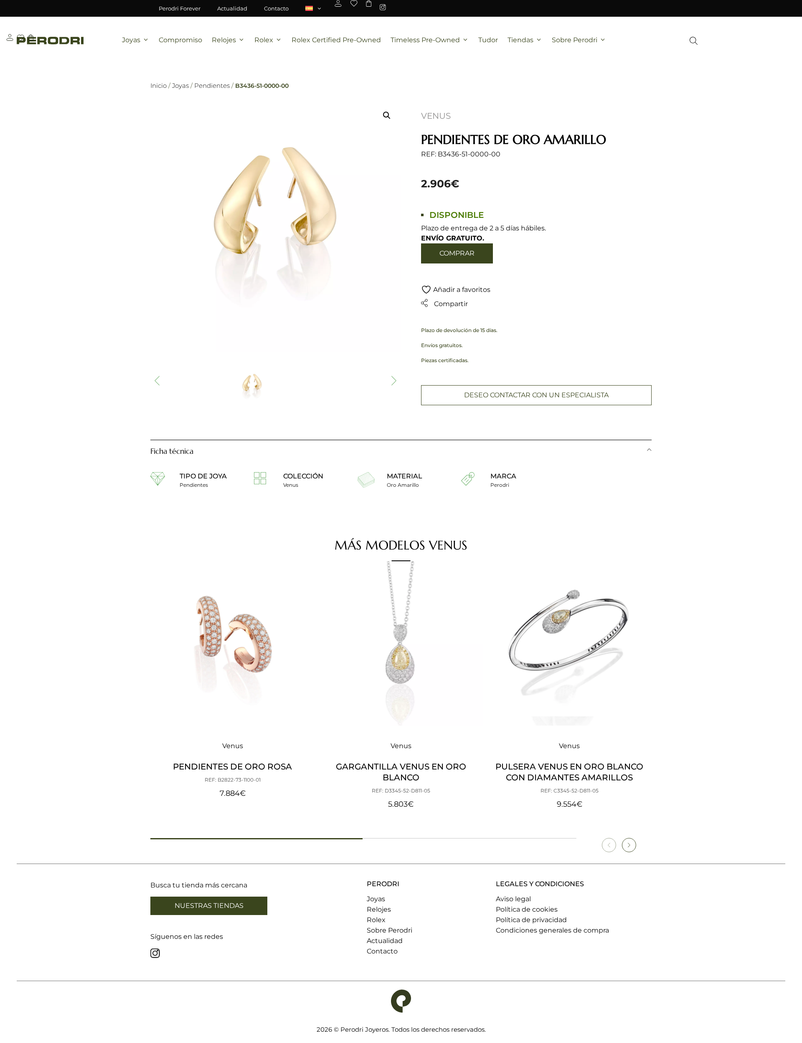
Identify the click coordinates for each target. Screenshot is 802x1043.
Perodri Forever (179, 8)
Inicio (158, 85)
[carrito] (369, 3)
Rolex (263, 40)
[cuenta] (338, 3)
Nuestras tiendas (209, 906)
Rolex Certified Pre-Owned (336, 40)
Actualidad (232, 8)
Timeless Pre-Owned (425, 40)
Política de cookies (527, 909)
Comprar (457, 253)
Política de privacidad (531, 920)
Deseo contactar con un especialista (536, 395)
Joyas (131, 40)
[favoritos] (354, 3)
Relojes (224, 40)
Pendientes (212, 85)
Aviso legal (513, 899)
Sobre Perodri (574, 40)
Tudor (488, 40)
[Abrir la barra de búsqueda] (693, 41)
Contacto (276, 8)
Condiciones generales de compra (552, 930)
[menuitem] (313, 8)
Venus (436, 116)
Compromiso (180, 40)
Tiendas (520, 40)
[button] (386, 115)
